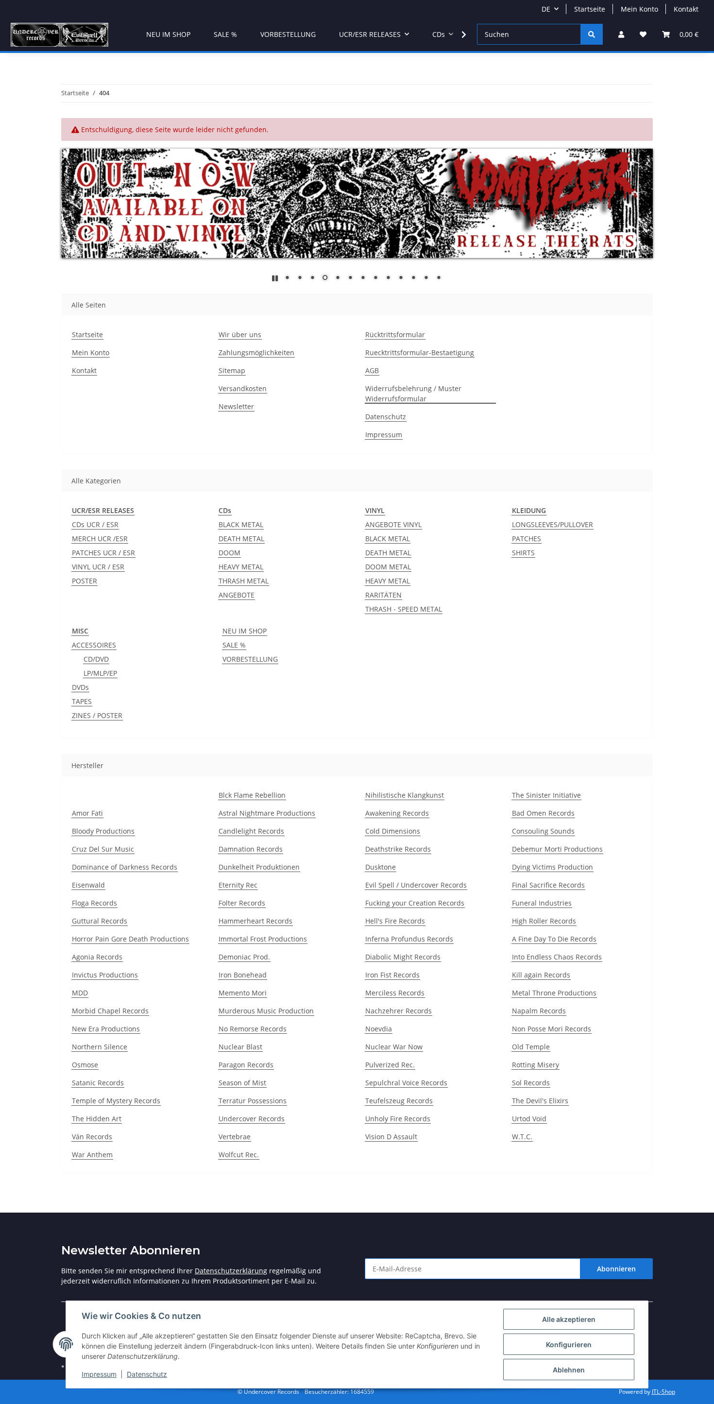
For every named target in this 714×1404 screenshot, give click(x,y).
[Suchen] (591, 34)
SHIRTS (523, 552)
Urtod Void (529, 1118)
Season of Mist (242, 1082)
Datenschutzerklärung (231, 1270)
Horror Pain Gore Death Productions (130, 938)
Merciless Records (395, 992)
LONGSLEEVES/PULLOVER (552, 524)
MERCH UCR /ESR (100, 538)
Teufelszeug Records (399, 1100)
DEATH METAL (241, 538)
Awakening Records (397, 813)
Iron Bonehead (243, 974)
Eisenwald (88, 885)
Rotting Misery (535, 1064)
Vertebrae (235, 1136)
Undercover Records (252, 1118)
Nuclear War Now (394, 1046)
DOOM (229, 552)
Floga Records (94, 902)
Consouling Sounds (543, 831)
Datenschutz (147, 1374)
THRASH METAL (244, 580)
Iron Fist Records (392, 974)
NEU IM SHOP (244, 630)
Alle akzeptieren (568, 1319)
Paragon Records (246, 1064)
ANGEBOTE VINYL (393, 524)
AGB (372, 370)
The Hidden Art (96, 1118)
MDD (80, 992)
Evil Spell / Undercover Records (416, 885)
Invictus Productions (105, 974)
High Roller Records (544, 920)
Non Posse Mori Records (551, 1028)
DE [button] (546, 9)
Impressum (99, 1374)
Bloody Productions (103, 831)
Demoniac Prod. (244, 956)
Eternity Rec (238, 885)
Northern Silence (99, 1046)
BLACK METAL (241, 524)
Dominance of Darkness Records (124, 867)
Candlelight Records (251, 831)
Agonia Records (97, 956)
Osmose (85, 1064)
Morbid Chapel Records (110, 1010)
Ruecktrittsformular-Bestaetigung (419, 352)
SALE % (234, 645)
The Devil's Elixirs (540, 1100)
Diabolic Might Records (403, 956)
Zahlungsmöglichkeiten (256, 352)
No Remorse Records (253, 1028)
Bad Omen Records (543, 813)
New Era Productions (106, 1028)
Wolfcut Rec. (239, 1154)
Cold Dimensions (392, 831)
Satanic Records (98, 1082)
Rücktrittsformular (395, 334)
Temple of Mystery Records (116, 1100)
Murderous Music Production (266, 1010)
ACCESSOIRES (94, 645)
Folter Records (242, 902)
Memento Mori (243, 992)
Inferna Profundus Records (409, 938)
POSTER (84, 580)
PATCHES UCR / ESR (103, 552)
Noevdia (378, 1028)
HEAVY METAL (241, 566)
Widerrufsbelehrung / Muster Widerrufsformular (413, 393)
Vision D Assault (391, 1136)
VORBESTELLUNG (250, 659)
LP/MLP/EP (100, 673)
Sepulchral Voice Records (406, 1082)
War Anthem (92, 1154)
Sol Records (531, 1082)
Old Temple (531, 1046)
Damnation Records (251, 849)
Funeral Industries (542, 902)
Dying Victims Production (552, 867)
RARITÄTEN (383, 594)
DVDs (80, 687)
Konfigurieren (569, 1344)
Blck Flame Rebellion (252, 795)
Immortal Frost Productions (263, 938)
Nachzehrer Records (398, 1010)
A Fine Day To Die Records (554, 938)
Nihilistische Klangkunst (404, 795)
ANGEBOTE (237, 594)
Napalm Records (539, 1010)
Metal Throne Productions (554, 992)
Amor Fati (87, 813)
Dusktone (380, 867)
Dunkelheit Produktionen (259, 867)
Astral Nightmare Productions (267, 813)
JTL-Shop (663, 1391)
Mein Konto (639, 9)
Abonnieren (616, 1268)
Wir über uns (240, 334)
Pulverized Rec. (390, 1064)
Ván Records (92, 1136)
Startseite (589, 9)
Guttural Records (99, 920)
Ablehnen (569, 1370)
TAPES (82, 701)
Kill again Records (541, 974)
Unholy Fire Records (397, 1118)
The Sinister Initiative (546, 795)
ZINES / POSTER (97, 715)
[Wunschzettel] (643, 34)
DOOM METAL (388, 566)
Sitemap (232, 370)
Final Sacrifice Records (548, 885)
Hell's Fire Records (395, 920)
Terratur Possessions (253, 1100)
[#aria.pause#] (275, 278)
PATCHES (526, 538)
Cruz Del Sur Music (103, 849)
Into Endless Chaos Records (557, 956)
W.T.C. (522, 1136)
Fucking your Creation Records (414, 902)
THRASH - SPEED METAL (403, 609)
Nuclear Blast (240, 1046)
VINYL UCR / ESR (98, 566)
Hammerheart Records (255, 920)
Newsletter (236, 406)
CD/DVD (96, 659)
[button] (621, 34)
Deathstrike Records (398, 849)
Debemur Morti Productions (557, 849)
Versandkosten (243, 388)
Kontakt (686, 9)
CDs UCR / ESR (95, 524)
